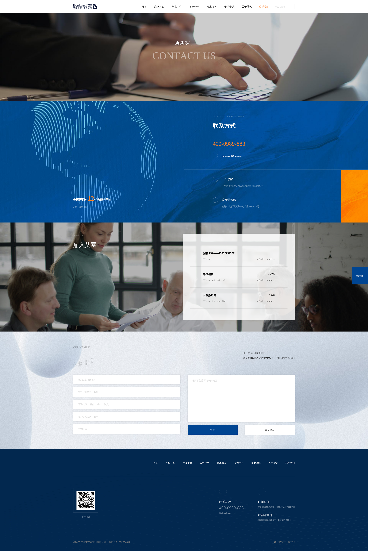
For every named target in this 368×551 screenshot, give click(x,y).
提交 (212, 429)
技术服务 (212, 6)
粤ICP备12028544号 (119, 542)
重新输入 (269, 429)
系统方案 (159, 6)
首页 (144, 6)
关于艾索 (247, 6)
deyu (291, 542)
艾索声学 (238, 462)
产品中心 (176, 6)
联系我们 (264, 6)
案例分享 (194, 6)
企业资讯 (229, 6)
